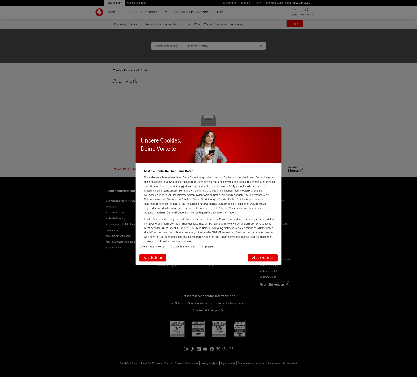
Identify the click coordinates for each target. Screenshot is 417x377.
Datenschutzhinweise (151, 246)
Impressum (208, 246)
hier (196, 186)
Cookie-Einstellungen (183, 246)
